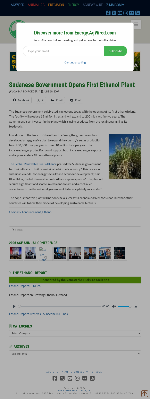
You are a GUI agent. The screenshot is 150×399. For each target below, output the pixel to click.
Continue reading (75, 62)
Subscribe (115, 51)
